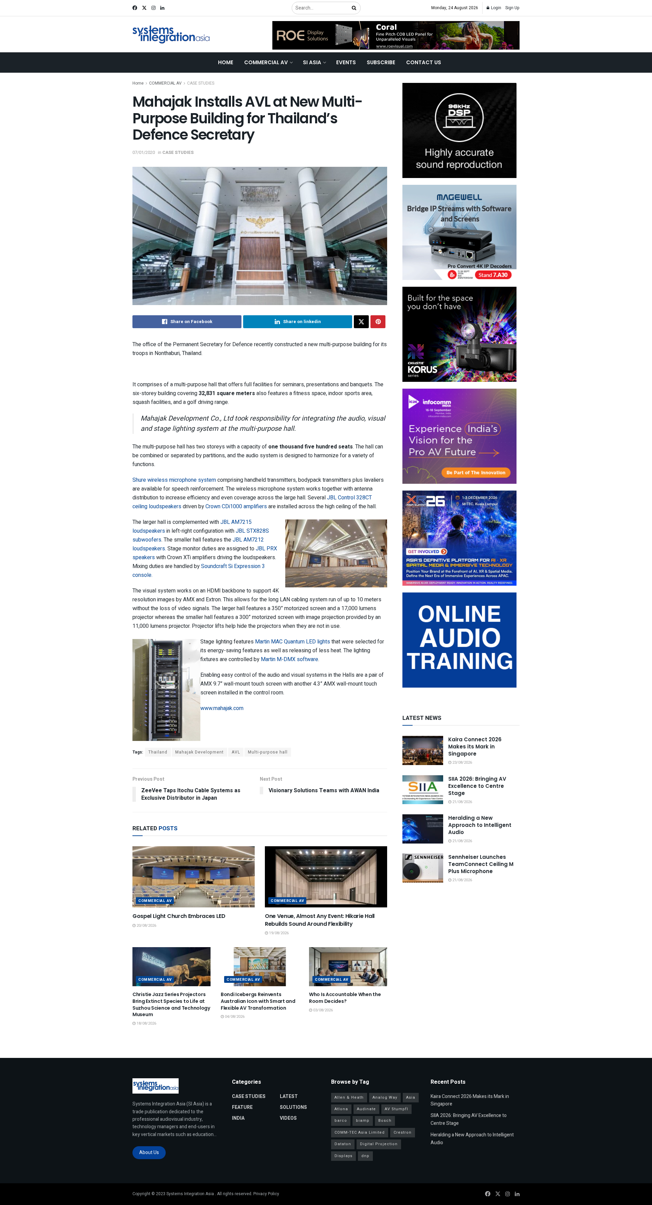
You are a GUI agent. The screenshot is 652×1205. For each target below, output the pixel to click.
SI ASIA (312, 62)
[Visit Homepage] (171, 34)
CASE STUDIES (200, 83)
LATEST (289, 1096)
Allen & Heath (349, 1097)
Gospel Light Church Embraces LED (178, 916)
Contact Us (423, 62)
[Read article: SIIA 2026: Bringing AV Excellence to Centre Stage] (422, 789)
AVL (236, 752)
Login (495, 8)
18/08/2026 (145, 1023)
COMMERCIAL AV (266, 62)
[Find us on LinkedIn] (162, 8)
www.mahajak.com (221, 708)
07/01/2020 (143, 152)
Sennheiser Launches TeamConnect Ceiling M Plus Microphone (480, 864)
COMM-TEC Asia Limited (359, 1132)
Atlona (341, 1109)
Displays (343, 1156)
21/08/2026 (461, 802)
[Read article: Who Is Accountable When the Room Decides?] (348, 966)
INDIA (238, 1118)
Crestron (403, 1132)
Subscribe (381, 62)
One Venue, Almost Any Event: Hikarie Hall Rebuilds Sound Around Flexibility (320, 919)
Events (346, 62)
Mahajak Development (199, 752)
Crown (213, 506)
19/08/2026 (278, 933)
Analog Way (385, 1097)
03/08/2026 (322, 1010)
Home (225, 62)
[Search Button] (354, 8)
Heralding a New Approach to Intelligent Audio (479, 825)
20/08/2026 (145, 925)
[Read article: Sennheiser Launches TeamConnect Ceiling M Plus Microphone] (422, 868)
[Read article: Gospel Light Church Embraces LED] (193, 876)
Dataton (342, 1144)
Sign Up (512, 8)
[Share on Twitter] (361, 321)
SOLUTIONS (293, 1107)
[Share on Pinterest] (377, 321)
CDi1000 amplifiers (244, 506)
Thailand (157, 752)
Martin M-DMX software (289, 659)
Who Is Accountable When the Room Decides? (345, 998)
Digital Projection (379, 1144)
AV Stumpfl (396, 1109)
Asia (410, 1097)
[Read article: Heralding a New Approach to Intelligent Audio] (422, 829)
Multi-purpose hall (268, 752)
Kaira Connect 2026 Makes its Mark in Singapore (475, 746)
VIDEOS (288, 1118)
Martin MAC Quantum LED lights (292, 642)
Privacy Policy (266, 1194)
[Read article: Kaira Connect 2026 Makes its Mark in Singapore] (422, 750)
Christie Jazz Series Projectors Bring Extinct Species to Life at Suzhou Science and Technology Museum (171, 1004)
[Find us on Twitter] (144, 8)
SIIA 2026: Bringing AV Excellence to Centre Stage (477, 786)
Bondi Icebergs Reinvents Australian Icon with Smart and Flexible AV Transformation (258, 1001)
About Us (149, 1152)
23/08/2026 (461, 762)
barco (340, 1120)
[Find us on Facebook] (134, 8)
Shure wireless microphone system (174, 480)
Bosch (385, 1120)
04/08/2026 (234, 1017)
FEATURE (242, 1107)
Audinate (366, 1109)
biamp (362, 1120)
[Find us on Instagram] (153, 8)
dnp (365, 1156)
